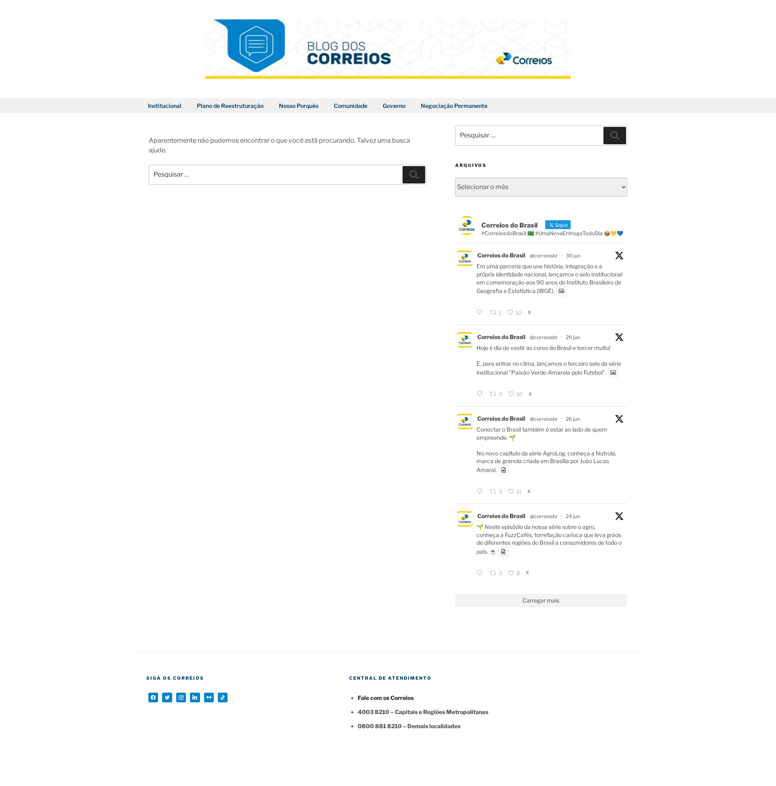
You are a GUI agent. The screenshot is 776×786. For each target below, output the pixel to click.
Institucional (164, 105)
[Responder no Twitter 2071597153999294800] (481, 394)
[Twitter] (167, 697)
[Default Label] (195, 697)
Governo (394, 105)
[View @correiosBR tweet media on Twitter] (561, 291)
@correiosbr (544, 256)
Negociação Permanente (454, 105)
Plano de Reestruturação (230, 105)
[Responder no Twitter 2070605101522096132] (481, 492)
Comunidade (350, 105)
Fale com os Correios (385, 697)
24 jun (573, 516)
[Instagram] (181, 697)
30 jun (573, 256)
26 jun (573, 419)
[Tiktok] (223, 697)
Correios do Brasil (501, 255)
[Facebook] (153, 697)
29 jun (573, 337)
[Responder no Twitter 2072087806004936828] (481, 313)
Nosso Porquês (298, 105)
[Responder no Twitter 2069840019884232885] (481, 573)
